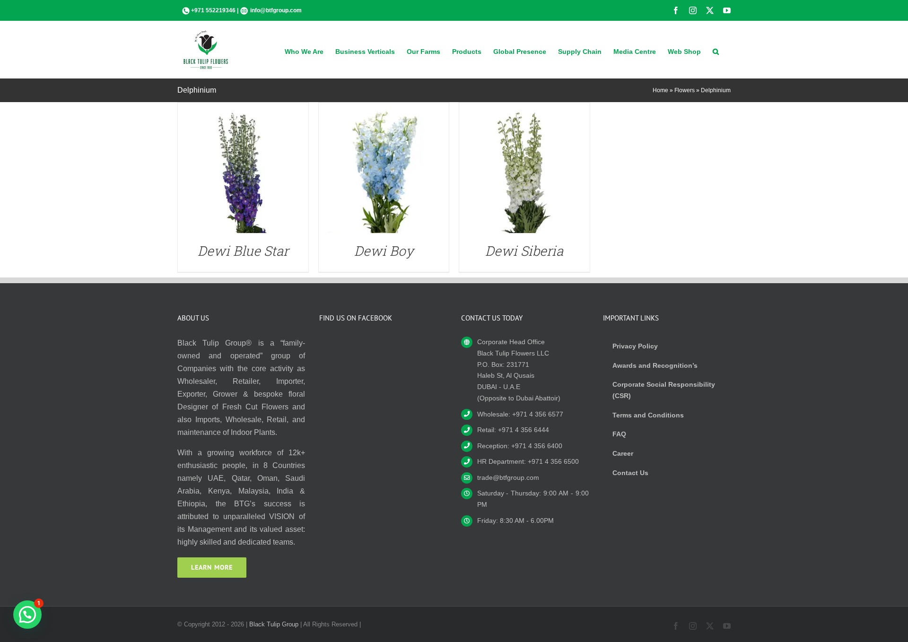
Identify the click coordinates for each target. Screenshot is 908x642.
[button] (716, 50)
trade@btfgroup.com (508, 477)
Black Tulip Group (273, 624)
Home (660, 90)
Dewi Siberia (524, 251)
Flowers (684, 90)
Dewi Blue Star (243, 251)
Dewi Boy (383, 251)
